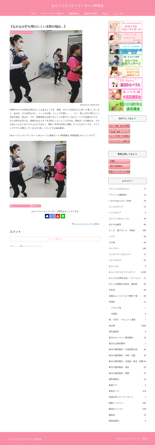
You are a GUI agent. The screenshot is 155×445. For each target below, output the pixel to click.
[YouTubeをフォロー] (57, 216)
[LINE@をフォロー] (63, 216)
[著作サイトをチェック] (47, 216)
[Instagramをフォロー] (52, 216)
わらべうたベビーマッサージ (21, 206)
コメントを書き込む (55, 239)
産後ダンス (37, 206)
